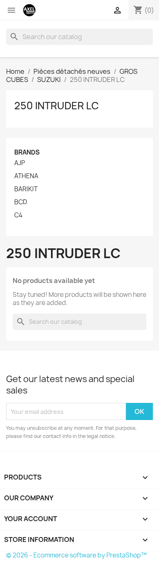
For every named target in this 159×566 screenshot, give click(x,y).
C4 (18, 215)
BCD (20, 202)
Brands (27, 152)
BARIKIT (26, 189)
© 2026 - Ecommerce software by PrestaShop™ (76, 555)
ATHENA (26, 176)
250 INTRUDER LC (56, 106)
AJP (19, 163)
